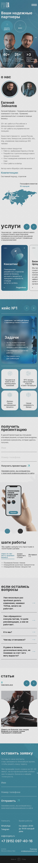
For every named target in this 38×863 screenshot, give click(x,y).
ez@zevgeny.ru (8, 836)
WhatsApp (5, 826)
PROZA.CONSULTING (8, 851)
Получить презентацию (13, 465)
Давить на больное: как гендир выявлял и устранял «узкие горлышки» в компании (15, 731)
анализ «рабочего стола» (21, 556)
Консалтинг (11, 264)
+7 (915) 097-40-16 (17, 841)
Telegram (5, 829)
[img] (19, 709)
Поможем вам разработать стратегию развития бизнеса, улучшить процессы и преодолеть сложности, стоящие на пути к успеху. (14, 276)
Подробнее (21, 288)
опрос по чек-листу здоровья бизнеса (7, 555)
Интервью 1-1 (32, 555)
